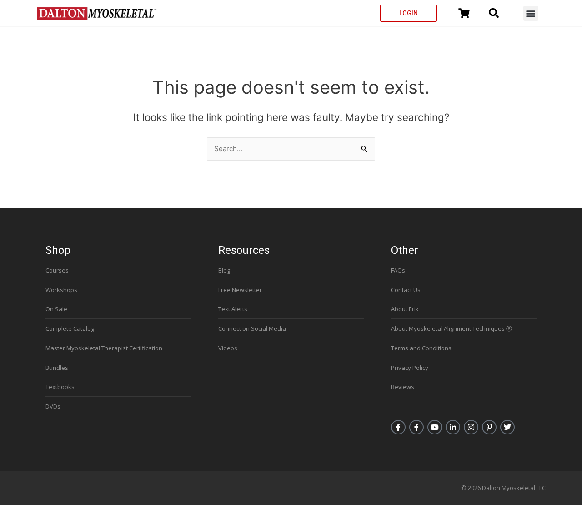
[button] (530, 13)
